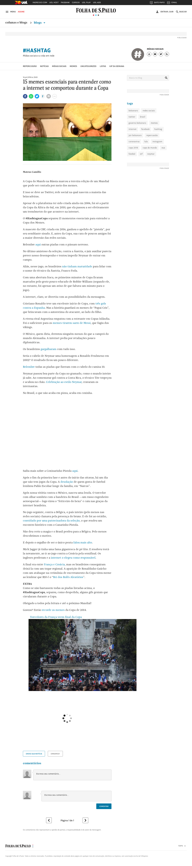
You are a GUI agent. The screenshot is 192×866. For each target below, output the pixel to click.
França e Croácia (54, 564)
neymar (150, 153)
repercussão (152, 135)
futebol (132, 153)
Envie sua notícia (34, 753)
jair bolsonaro (135, 135)
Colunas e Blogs (16, 23)
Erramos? (55, 753)
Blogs (38, 23)
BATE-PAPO (159, 2)
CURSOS (76, 2)
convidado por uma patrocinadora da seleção (51, 520)
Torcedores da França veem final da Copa (55, 617)
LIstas (103, 66)
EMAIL (174, 2)
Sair (171, 11)
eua (163, 147)
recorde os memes (53, 610)
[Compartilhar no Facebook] (25, 96)
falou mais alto (82, 542)
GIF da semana (116, 66)
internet (132, 129)
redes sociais (149, 110)
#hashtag (37, 50)
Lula (146, 141)
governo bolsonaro (137, 122)
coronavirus (134, 141)
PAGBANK (65, 2)
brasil (142, 116)
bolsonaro (133, 110)
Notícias (44, 66)
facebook (145, 129)
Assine (21, 11)
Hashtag (158, 129)
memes (154, 122)
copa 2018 (133, 147)
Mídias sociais (59, 66)
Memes (73, 66)
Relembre (29, 367)
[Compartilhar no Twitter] (37, 96)
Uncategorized (88, 66)
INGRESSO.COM (40, 2)
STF (141, 153)
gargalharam (48, 349)
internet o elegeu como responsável (73, 557)
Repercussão (30, 66)
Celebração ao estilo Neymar (64, 382)
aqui (38, 244)
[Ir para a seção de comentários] (48, 96)
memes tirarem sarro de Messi (72, 323)
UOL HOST (54, 2)
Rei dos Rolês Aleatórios (68, 577)
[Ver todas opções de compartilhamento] (43, 96)
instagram (157, 141)
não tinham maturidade (77, 266)
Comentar (104, 806)
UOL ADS (97, 2)
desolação (66, 482)
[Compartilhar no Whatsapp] (31, 96)
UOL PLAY (86, 2)
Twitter (132, 116)
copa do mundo (150, 147)
